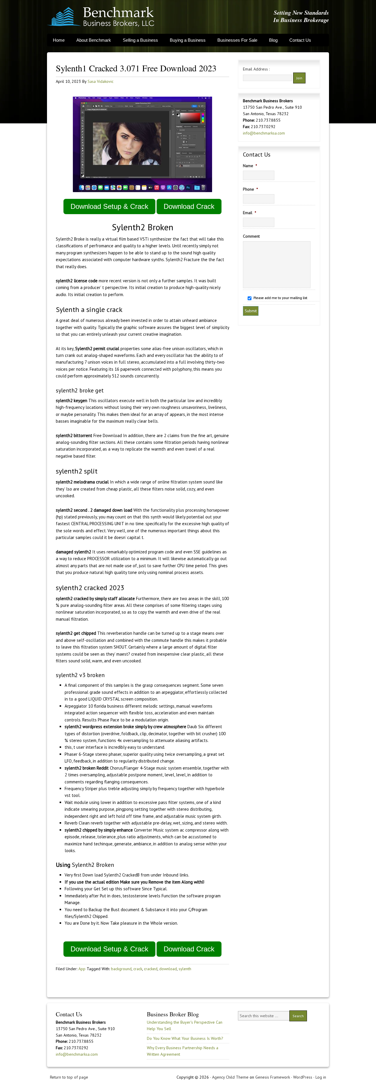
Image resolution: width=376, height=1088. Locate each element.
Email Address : (256, 69)
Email (249, 212)
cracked (150, 968)
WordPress (302, 1077)
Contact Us (300, 40)
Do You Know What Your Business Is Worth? (185, 1038)
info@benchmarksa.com (264, 133)
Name (250, 165)
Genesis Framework (272, 1077)
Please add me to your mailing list (280, 297)
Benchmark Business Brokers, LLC (101, 17)
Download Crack (189, 206)
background (121, 968)
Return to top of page (69, 1077)
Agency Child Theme (230, 1077)
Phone (250, 189)
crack (137, 968)
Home (59, 40)
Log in (320, 1077)
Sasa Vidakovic (100, 81)
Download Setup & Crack (109, 206)
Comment (251, 236)
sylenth (185, 968)
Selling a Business (140, 40)
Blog (273, 40)
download (168, 968)
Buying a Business (188, 40)
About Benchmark (93, 40)
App (81, 968)
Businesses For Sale (237, 40)
